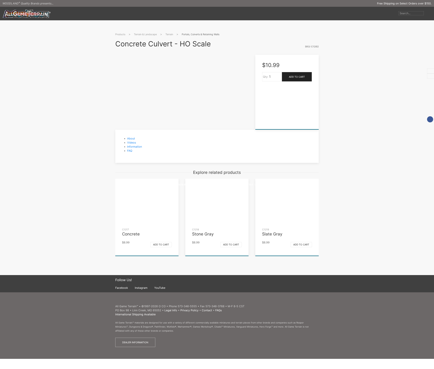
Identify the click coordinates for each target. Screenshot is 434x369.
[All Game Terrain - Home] (26, 13)
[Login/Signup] (426, 13)
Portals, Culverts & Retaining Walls (200, 34)
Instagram (141, 287)
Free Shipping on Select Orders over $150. (404, 3)
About (131, 138)
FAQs (218, 310)
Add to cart (161, 244)
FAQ (129, 150)
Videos (262, 184)
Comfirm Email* (334, 89)
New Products (187, 184)
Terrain (169, 34)
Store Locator (243, 184)
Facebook (121, 287)
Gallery (223, 184)
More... (276, 184)
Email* (328, 78)
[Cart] (431, 13)
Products (166, 184)
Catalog (207, 184)
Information (134, 146)
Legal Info (170, 310)
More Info (330, 104)
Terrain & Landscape (145, 34)
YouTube (159, 287)
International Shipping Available (135, 314)
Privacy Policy (189, 310)
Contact (207, 310)
